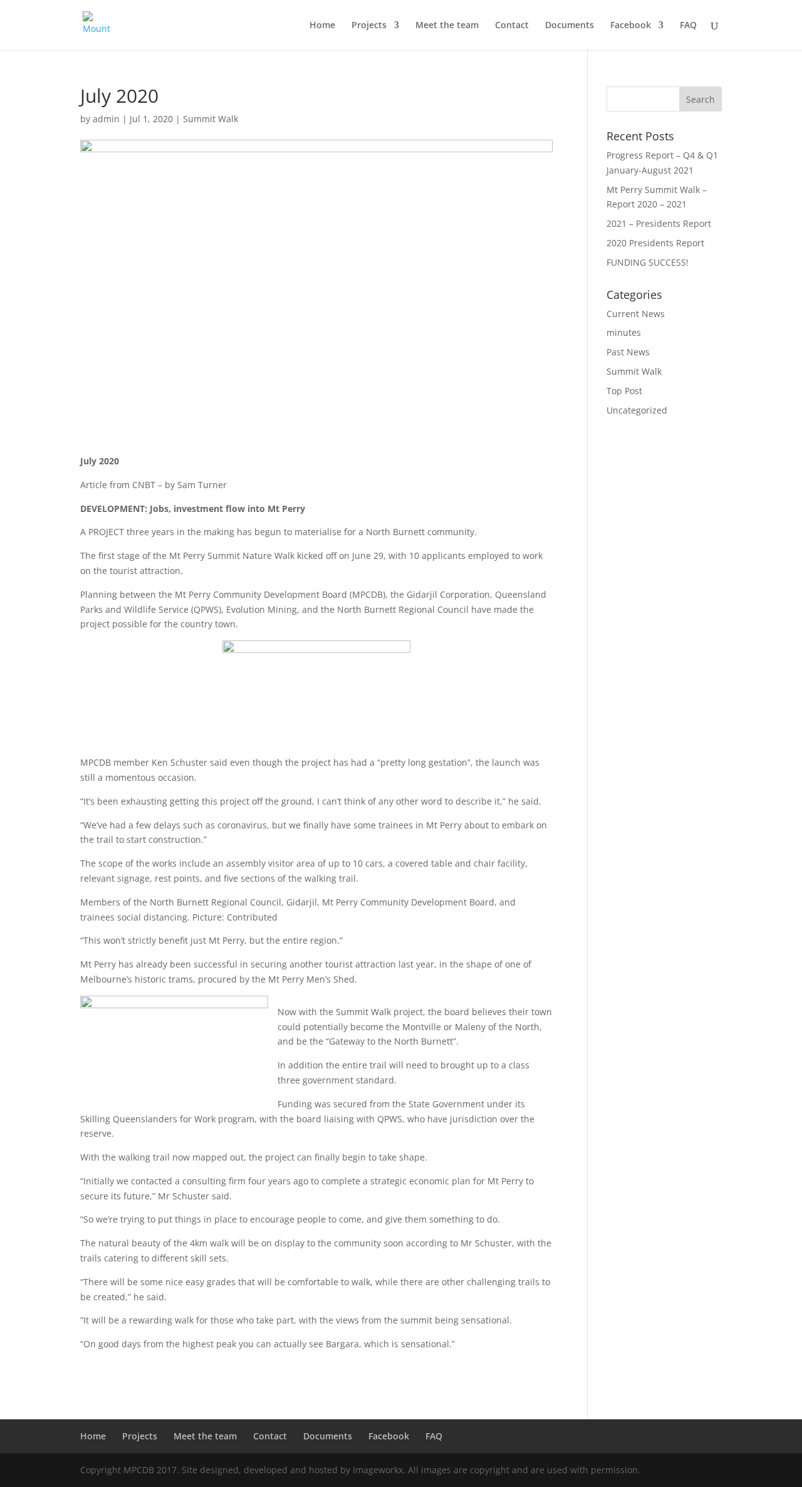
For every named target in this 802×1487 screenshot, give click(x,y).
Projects (369, 26)
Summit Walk (210, 119)
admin (106, 119)
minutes (624, 332)
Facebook (630, 26)
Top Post (624, 391)
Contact (512, 26)
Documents (569, 26)
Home (322, 26)
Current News (636, 314)
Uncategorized (637, 410)
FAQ (688, 26)
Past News (628, 352)
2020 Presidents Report (655, 243)
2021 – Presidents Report (659, 223)
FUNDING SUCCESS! (648, 262)
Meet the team (447, 26)
